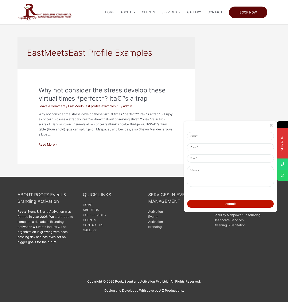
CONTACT (215, 12)
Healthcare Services (229, 220)
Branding (155, 227)
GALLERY (194, 12)
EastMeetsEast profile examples (92, 106)
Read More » (48, 144)
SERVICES (169, 12)
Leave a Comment (52, 106)
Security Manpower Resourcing (237, 215)
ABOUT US (91, 210)
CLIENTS (148, 12)
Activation (155, 212)
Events (153, 217)
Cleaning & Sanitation (230, 225)
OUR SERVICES (94, 215)
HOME (109, 12)
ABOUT (126, 12)
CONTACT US (93, 225)
